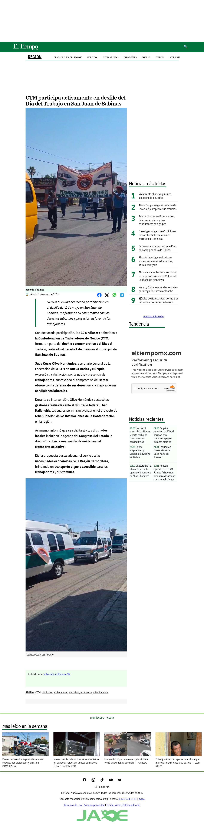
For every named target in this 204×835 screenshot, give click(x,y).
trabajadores (61, 692)
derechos (74, 692)
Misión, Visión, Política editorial (123, 805)
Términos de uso (73, 805)
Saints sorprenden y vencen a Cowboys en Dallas (140, 452)
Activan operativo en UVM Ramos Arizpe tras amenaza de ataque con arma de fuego (164, 472)
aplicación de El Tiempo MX (57, 674)
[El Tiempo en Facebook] (87, 780)
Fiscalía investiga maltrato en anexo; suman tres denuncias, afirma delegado (156, 261)
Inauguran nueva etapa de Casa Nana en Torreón (162, 452)
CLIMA (110, 717)
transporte (86, 692)
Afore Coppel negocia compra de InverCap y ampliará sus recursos (158, 207)
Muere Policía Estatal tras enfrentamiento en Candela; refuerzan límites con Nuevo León (76, 762)
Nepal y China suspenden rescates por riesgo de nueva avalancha (158, 289)
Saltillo (146, 57)
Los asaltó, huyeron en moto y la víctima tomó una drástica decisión (126, 760)
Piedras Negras (111, 57)
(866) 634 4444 (128, 799)
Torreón (160, 57)
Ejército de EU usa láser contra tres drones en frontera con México (158, 300)
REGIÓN (35, 56)
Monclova (92, 57)
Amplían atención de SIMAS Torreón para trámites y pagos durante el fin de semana (164, 435)
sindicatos (47, 692)
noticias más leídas (153, 316)
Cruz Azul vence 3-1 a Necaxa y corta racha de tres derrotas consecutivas (140, 434)
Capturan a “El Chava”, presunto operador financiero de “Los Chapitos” (140, 471)
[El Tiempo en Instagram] (96, 780)
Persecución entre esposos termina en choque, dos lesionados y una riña (23, 762)
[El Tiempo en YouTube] (113, 780)
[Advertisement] (102, 21)
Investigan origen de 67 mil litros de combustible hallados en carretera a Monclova (157, 235)
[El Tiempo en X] (119, 780)
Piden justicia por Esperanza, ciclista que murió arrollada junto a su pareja (177, 762)
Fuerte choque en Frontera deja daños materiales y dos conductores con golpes (157, 220)
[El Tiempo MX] (26, 49)
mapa (142, 799)
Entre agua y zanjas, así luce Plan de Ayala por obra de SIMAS (157, 248)
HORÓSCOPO (97, 717)
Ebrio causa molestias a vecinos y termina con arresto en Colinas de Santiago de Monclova (158, 276)
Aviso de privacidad (94, 805)
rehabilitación (100, 692)
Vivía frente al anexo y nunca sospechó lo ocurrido (155, 195)
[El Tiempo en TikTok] (104, 780)
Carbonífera (130, 57)
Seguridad (175, 57)
